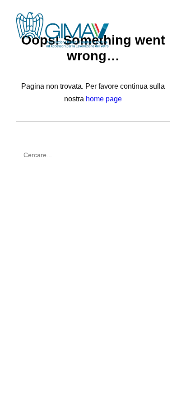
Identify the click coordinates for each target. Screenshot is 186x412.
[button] (165, 30)
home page (104, 99)
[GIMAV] (62, 30)
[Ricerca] (93, 154)
